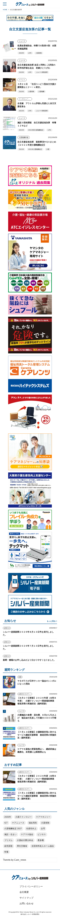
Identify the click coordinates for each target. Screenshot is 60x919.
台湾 (43, 828)
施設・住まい (10, 834)
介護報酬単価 (23, 137)
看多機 (41, 840)
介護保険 (39, 53)
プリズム (8, 840)
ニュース (22, 41)
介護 (47, 149)
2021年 (21, 111)
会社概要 (24, 892)
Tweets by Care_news (14, 860)
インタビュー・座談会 (25, 99)
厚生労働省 (22, 846)
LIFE (29, 53)
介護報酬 (41, 91)
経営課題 (8, 846)
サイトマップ (26, 898)
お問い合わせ (26, 903)
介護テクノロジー (23, 817)
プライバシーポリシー (31, 886)
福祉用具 (33, 823)
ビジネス (42, 834)
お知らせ (7, 628)
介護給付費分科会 (25, 840)
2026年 (7, 817)
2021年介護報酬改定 (35, 149)
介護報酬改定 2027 (13, 828)
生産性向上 (31, 828)
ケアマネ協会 (27, 834)
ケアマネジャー (43, 817)
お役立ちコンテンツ (25, 694)
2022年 (21, 53)
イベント (22, 80)
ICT (6, 823)
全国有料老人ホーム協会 (42, 846)
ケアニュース (18, 823)
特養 (6, 852)
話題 (19, 677)
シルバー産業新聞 (41, 72)
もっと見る (51, 621)
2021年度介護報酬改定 (35, 130)
